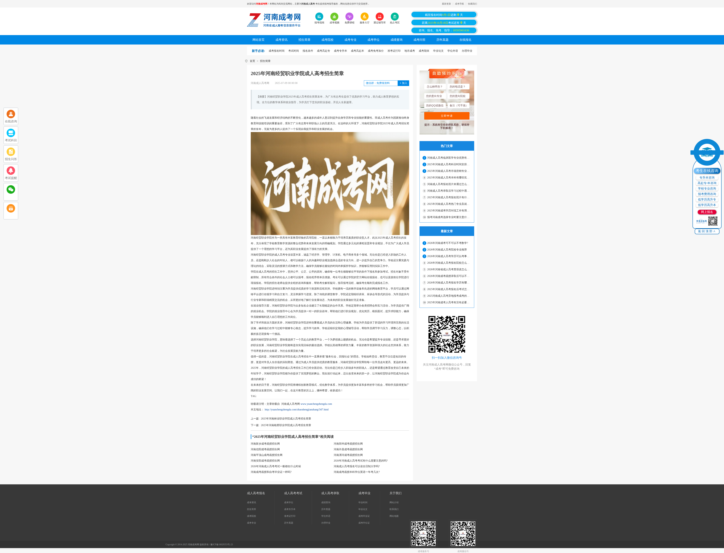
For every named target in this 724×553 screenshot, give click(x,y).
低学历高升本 (707, 205)
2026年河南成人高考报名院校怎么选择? (449, 262)
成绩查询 (396, 39)
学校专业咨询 (707, 188)
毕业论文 (438, 50)
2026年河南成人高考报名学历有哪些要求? (449, 282)
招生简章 (304, 39)
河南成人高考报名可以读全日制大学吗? (357, 466)
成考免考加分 (376, 50)
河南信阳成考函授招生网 (265, 449)
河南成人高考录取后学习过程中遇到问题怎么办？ (449, 190)
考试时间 (293, 50)
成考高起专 (323, 50)
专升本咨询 (707, 177)
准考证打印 (394, 50)
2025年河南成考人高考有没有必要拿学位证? (449, 302)
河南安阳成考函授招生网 (265, 460)
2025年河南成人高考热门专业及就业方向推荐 (449, 204)
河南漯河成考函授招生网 (348, 455)
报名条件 (308, 50)
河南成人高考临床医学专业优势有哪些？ (449, 157)
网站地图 (394, 516)
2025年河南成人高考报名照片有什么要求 (449, 197)
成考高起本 (357, 50)
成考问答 (419, 39)
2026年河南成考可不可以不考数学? (447, 243)
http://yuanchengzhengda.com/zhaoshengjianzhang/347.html (297, 409)
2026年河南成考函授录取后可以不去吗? (449, 276)
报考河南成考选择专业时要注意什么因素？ (449, 217)
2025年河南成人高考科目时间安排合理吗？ (449, 164)
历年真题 (442, 39)
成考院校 (327, 39)
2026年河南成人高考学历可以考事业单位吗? (449, 256)
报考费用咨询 (707, 194)
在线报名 (465, 39)
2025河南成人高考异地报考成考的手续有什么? (449, 295)
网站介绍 (394, 502)
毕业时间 (362, 502)
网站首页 (258, 39)
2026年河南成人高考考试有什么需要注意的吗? (361, 460)
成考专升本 (340, 50)
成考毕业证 (364, 516)
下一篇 (281, 425)
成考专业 (350, 39)
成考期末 (424, 50)
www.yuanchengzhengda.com (316, 403)
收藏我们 (472, 3)
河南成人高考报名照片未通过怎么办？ (449, 184)
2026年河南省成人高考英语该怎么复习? (449, 269)
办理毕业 (467, 50)
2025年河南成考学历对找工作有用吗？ (449, 210)
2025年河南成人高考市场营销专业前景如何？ (449, 171)
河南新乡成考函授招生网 (265, 443)
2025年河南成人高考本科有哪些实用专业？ (449, 177)
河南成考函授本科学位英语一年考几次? (357, 472)
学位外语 (452, 50)
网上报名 (707, 212)
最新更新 (446, 3)
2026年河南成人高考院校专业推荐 (447, 249)
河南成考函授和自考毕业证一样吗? (271, 472)
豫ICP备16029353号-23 (221, 544)
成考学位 (373, 39)
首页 (252, 61)
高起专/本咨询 (707, 183)
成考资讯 (281, 39)
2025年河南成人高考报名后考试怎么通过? (449, 289)
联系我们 (394, 509)
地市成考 (409, 50)
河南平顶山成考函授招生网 (266, 455)
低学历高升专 (707, 199)
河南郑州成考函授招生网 (348, 443)
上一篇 (281, 418)
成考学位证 (364, 523)
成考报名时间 (277, 50)
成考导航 (459, 3)
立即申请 (447, 115)
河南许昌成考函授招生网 (348, 449)
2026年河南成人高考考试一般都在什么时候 (276, 466)
